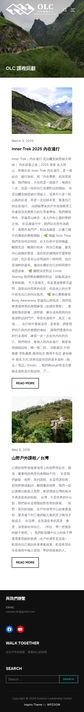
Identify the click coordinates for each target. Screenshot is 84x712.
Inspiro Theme (33, 704)
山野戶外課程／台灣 (30, 458)
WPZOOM (53, 704)
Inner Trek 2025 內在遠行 (36, 148)
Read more (27, 385)
